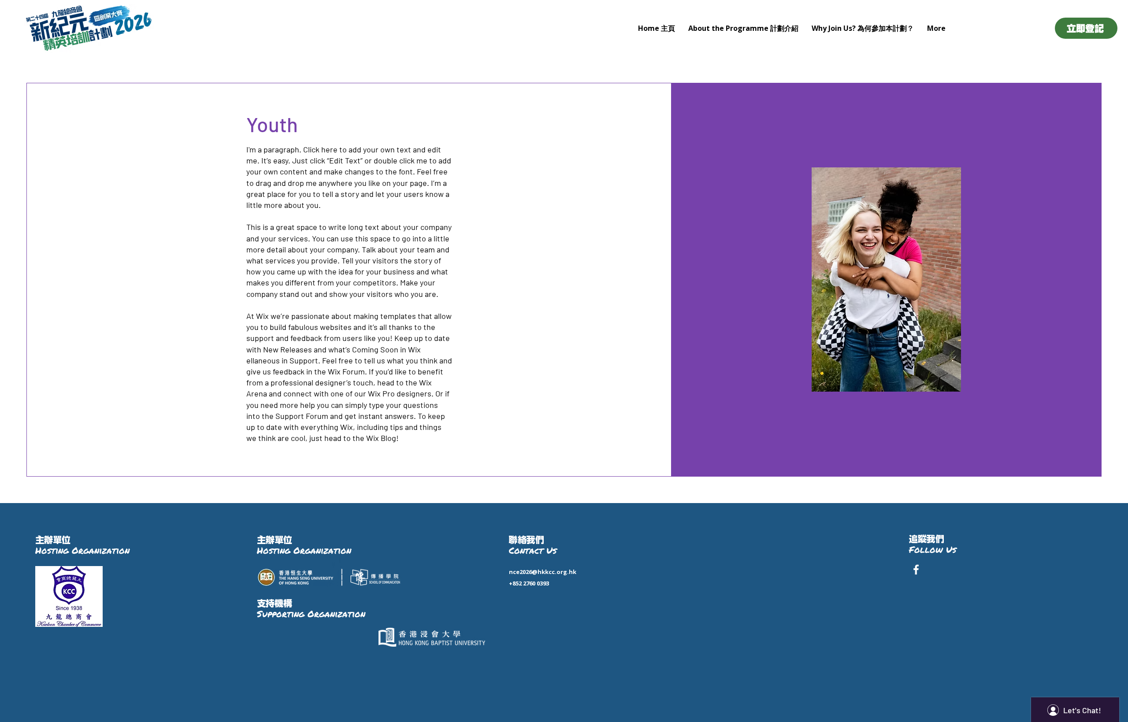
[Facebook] (916, 569)
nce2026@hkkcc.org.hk (542, 572)
